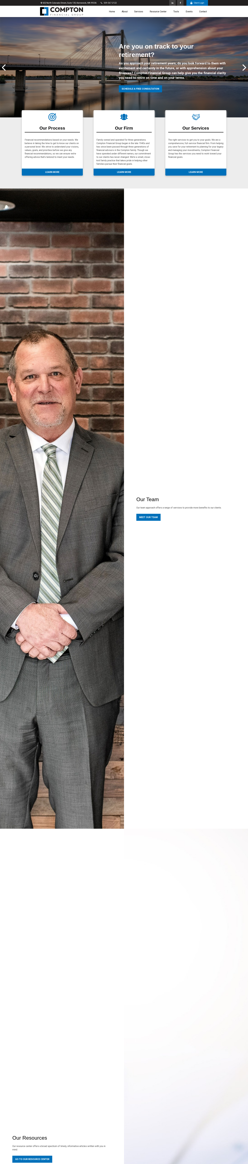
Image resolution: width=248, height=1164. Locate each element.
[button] (112, 11)
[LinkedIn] (172, 3)
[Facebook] (180, 3)
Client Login (199, 3)
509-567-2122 (110, 3)
